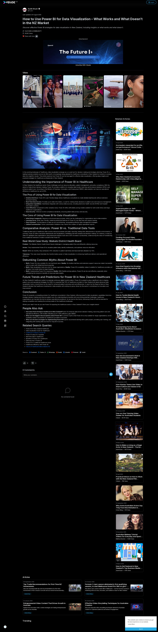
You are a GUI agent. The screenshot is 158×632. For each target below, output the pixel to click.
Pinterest (75, 352)
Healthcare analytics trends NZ (35, 332)
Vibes (25, 73)
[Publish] (111, 374)
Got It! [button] (141, 629)
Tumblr (83, 352)
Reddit (60, 352)
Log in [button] (152, 2)
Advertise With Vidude (83, 65)
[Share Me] (36, 36)
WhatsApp (52, 352)
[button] (4, 316)
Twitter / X (43, 352)
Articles (26, 577)
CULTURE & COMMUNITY (33, 31)
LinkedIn (67, 352)
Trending (27, 621)
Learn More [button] (131, 624)
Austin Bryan (33, 9)
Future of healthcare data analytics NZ (38, 346)
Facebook (34, 352)
